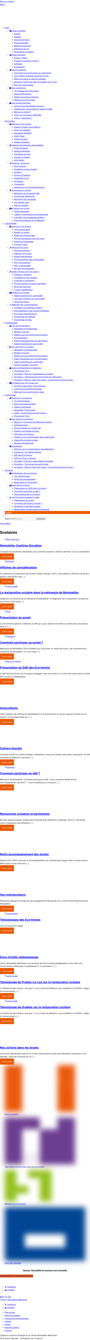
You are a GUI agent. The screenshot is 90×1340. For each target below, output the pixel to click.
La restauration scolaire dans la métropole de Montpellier (39, 592)
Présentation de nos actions (24, 473)
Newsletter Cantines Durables (27, 506)
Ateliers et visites (21, 232)
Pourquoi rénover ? (22, 250)
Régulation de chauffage (25, 199)
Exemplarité (19, 67)
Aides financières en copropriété (28, 295)
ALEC (7, 28)
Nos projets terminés (20, 103)
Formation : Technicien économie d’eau (31, 464)
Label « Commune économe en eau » (30, 413)
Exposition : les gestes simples (27, 452)
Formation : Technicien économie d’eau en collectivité (38, 377)
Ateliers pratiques (22, 142)
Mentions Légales (12, 1315)
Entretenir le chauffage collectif (28, 308)
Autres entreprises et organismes (26, 368)
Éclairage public (21, 425)
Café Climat (19, 136)
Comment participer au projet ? (28, 503)
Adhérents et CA (21, 49)
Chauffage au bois (22, 154)
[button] (6, 515)
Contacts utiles (20, 244)
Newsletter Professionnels (25, 329)
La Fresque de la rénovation (26, 91)
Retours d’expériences (24, 443)
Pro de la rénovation (20, 326)
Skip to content (7, 1)
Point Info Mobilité (22, 130)
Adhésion (18, 64)
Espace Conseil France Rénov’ (27, 127)
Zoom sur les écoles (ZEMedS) (27, 115)
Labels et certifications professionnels (31, 214)
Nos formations (19, 70)
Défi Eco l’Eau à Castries (25, 458)
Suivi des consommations (25, 314)
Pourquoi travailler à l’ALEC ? (27, 61)
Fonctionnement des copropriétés (29, 259)
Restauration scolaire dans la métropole (31, 509)
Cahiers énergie (11, 748)
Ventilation (18, 181)
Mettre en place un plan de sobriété (30, 79)
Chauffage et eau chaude (25, 169)
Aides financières (21, 211)
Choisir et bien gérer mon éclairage (29, 386)
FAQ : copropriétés (22, 265)
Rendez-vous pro (21, 332)
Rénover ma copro (19, 247)
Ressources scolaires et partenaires (25, 813)
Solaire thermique (22, 151)
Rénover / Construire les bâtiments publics (33, 422)
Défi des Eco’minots (23, 455)
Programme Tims (21, 371)
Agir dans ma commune (22, 419)
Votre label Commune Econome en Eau (31, 76)
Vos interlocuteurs (22, 229)
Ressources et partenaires (25, 482)
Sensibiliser (16, 446)
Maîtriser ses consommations (24, 304)
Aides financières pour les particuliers (30, 341)
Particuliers (10, 121)
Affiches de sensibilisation (18, 567)
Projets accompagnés (23, 241)
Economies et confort (21, 190)
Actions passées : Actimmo (26, 365)
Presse (8, 1324)
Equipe (17, 34)
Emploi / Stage (20, 58)
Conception (19, 184)
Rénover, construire (20, 163)
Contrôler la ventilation (24, 280)
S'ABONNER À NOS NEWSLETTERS (17, 1276)
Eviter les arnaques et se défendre (29, 220)
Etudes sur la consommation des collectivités (34, 437)
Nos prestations (18, 88)
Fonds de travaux (21, 302)
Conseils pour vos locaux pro (25, 383)
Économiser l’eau (21, 202)
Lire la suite (7, 556)
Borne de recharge (22, 286)
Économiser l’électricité (24, 196)
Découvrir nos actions (21, 124)
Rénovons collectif (22, 112)
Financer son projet (20, 208)
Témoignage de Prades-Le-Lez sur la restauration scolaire (40, 982)
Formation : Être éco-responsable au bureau (33, 374)
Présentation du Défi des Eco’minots (30, 488)
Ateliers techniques (22, 407)
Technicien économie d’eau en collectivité (32, 73)
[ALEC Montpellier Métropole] (7, 23)
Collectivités (10, 395)
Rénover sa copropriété (15, 1204)
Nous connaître (18, 31)
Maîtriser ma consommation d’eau (29, 392)
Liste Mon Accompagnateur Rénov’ (29, 217)
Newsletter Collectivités (24, 410)
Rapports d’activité (22, 46)
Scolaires (9, 470)
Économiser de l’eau (23, 320)
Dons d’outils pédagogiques (19, 957)
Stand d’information (23, 94)
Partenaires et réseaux (24, 52)
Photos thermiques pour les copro (29, 238)
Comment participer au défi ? (27, 491)
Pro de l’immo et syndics (22, 347)
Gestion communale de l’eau (26, 431)
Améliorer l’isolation (23, 274)
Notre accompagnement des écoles (24, 854)
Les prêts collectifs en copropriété (29, 299)
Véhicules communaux (24, 434)
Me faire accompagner (24, 268)
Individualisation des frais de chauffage (31, 311)
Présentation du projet (24, 500)
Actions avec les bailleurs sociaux (29, 106)
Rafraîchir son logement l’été (26, 193)
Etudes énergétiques (23, 256)
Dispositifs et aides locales (26, 440)
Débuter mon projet (23, 253)
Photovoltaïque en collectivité (27, 428)
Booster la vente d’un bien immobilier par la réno (35, 82)
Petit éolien (19, 160)
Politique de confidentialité (16, 1318)
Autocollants (9, 708)
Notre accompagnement (25, 404)
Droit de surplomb (22, 262)
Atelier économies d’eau (24, 100)
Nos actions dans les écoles (19, 1047)
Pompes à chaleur (22, 157)
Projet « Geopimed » (23, 118)
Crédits (8, 1321)
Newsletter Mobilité (22, 133)
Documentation (21, 338)
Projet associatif (21, 43)
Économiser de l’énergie (24, 317)
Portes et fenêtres (22, 175)
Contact (8, 512)
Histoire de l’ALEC (22, 40)
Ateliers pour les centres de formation (31, 335)
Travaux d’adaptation (23, 290)
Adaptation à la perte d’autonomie (29, 187)
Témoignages (20, 166)
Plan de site (10, 1312)
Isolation (18, 172)
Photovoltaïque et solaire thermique (30, 283)
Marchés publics (12, 1327)
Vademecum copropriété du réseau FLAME (33, 109)
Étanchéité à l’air (21, 178)
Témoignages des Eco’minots (27, 494)
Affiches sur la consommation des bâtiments (34, 449)
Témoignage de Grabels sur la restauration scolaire (35, 1007)
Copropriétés (10, 223)
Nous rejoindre (18, 55)
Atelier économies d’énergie (26, 97)
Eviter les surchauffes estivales (28, 389)
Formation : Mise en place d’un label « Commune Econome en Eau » (44, 380)
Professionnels (11, 323)
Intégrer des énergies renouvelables (27, 145)
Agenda (17, 37)
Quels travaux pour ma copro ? (25, 271)
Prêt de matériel (21, 205)
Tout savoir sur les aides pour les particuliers (25, 1166)
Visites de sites (20, 139)
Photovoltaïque (21, 148)
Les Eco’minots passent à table (25, 497)
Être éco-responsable (23, 85)
